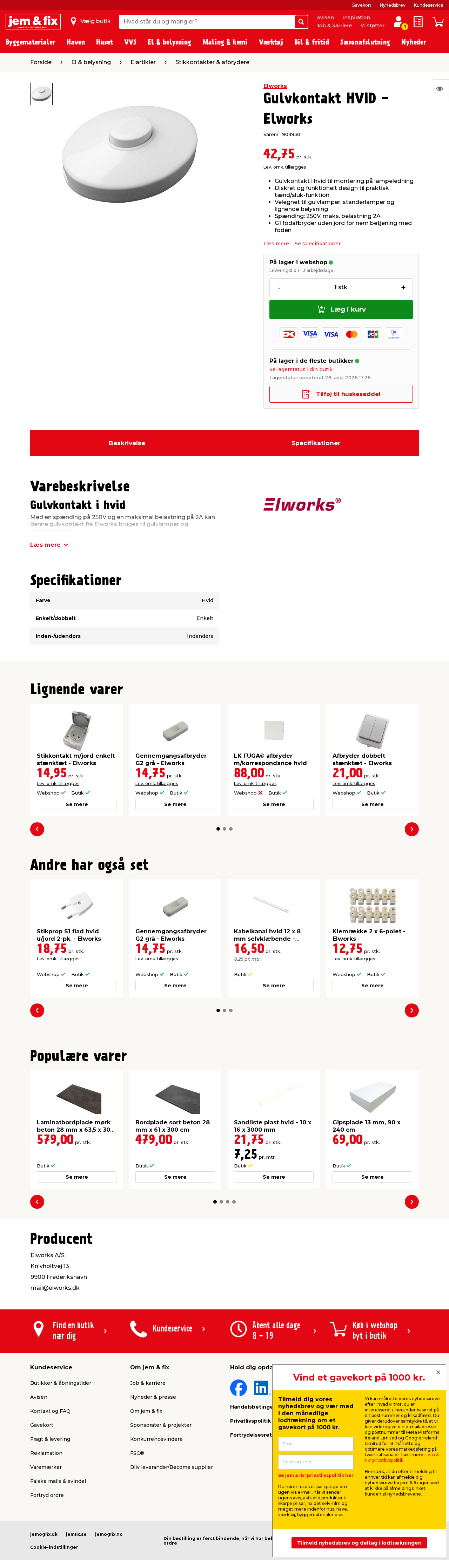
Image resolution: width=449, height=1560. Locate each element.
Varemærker (46, 1467)
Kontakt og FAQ (50, 1411)
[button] (218, 829)
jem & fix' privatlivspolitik (402, 1457)
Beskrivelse (127, 443)
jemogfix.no (109, 1534)
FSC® (137, 1453)
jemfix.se (76, 1534)
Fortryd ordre (47, 1495)
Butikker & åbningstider (60, 1383)
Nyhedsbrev (393, 5)
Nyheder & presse (153, 1397)
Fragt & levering (50, 1439)
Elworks (275, 86)
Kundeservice (428, 5)
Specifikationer (315, 443)
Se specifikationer (318, 243)
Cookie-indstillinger (54, 1547)
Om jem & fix (146, 1411)
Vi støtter (372, 25)
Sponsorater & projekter (161, 1425)
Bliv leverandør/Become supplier (171, 1467)
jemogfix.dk (44, 1534)
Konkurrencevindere (156, 1439)
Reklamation (46, 1453)
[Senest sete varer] (441, 88)
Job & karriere (334, 25)
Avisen (325, 17)
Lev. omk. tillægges (284, 167)
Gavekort (361, 5)
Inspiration (356, 17)
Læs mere (276, 243)
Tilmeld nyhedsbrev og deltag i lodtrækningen (359, 1543)
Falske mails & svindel (58, 1481)
